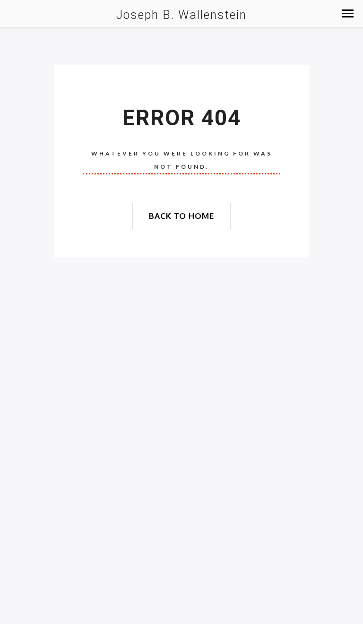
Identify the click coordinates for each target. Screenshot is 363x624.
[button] (348, 13)
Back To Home (181, 216)
